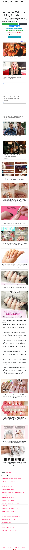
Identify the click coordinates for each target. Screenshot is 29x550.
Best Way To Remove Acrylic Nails (9, 505)
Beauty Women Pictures (13, 1)
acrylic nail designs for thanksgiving (14, 30)
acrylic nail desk (22, 24)
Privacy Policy (17, 547)
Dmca (4, 547)
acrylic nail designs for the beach (14, 34)
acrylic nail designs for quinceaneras (14, 28)
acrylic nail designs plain (14, 26)
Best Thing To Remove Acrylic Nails (10, 514)
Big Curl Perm (5, 525)
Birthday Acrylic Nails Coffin (8, 527)
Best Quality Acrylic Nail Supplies (9, 511)
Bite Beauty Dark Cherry (7, 495)
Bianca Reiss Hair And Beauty (8, 500)
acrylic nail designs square (14, 37)
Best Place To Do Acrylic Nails (8, 481)
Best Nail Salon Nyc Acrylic (8, 497)
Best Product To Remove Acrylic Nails (10, 530)
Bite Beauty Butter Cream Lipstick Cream (11, 516)
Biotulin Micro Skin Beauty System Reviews (11, 478)
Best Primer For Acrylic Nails (8, 489)
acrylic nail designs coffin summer (10, 24)
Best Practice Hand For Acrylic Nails (10, 508)
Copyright (24, 547)
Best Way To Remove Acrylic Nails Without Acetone (13, 492)
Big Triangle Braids (6, 484)
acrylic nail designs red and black (14, 32)
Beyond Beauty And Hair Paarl (8, 519)
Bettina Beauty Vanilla (6, 522)
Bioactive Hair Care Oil (7, 486)
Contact (9, 547)
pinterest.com (9, 472)
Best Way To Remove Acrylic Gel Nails (10, 503)
